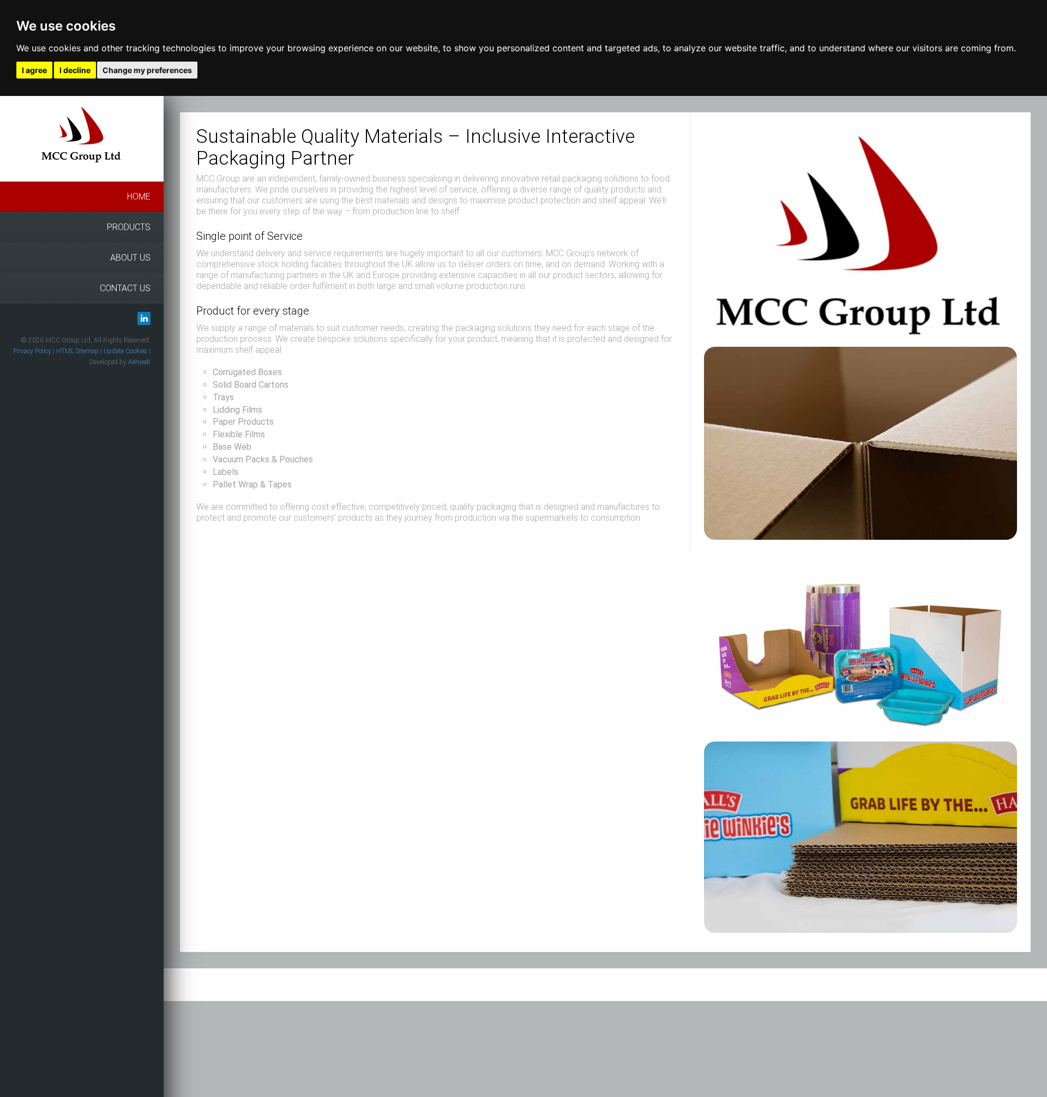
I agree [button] (34, 70)
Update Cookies (125, 351)
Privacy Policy (32, 351)
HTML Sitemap (77, 351)
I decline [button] (75, 70)
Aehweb (139, 362)
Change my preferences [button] (147, 70)
